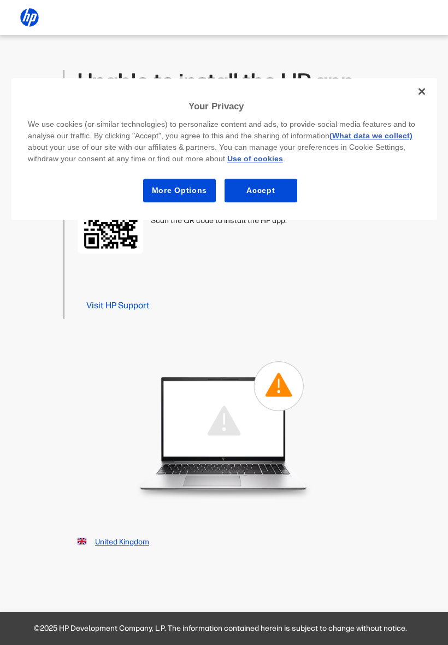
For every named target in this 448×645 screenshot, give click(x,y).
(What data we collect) (370, 135)
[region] (224, 149)
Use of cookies (255, 158)
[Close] (422, 91)
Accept (260, 190)
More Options (179, 190)
